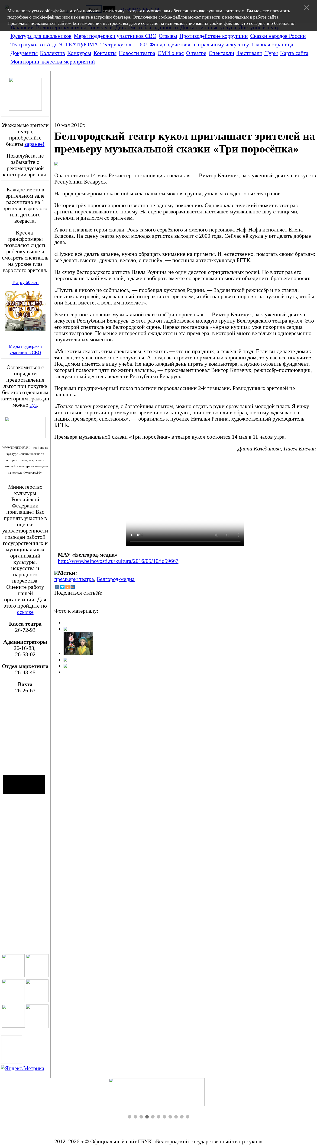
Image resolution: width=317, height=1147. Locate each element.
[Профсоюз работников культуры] (158, 1081)
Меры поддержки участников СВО (115, 36)
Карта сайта (294, 53)
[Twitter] (62, 587)
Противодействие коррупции (213, 36)
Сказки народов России (278, 36)
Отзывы (168, 36)
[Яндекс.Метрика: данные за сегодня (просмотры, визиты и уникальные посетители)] (22, 1068)
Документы (24, 53)
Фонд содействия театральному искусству (199, 44)
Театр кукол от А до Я (36, 44)
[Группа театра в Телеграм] (13, 1000)
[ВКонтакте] (57, 587)
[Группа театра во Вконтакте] (37, 975)
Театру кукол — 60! (123, 44)
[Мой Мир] (73, 587)
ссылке (25, 612)
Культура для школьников (40, 36)
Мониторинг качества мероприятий (52, 62)
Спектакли (221, 53)
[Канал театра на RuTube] (37, 1000)
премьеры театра (74, 579)
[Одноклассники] (67, 587)
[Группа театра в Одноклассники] (13, 975)
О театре (196, 53)
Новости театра (137, 53)
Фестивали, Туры (257, 53)
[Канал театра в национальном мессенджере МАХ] (37, 1026)
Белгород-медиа (116, 579)
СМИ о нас (171, 53)
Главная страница (272, 44)
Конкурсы (79, 53)
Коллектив (52, 53)
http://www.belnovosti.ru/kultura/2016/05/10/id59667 (118, 561)
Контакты (105, 53)
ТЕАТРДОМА (81, 44)
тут (33, 405)
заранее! (35, 144)
